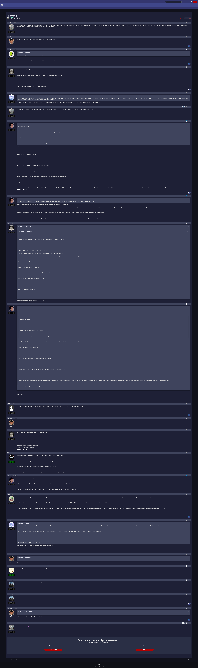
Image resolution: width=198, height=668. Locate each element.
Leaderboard (25, 7)
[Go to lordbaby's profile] (11, 71)
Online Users (19, 7)
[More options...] (190, 22)
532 (11, 505)
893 (11, 60)
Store (11, 5)
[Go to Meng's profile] (11, 499)
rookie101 (9, 580)
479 (11, 131)
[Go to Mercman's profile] (11, 570)
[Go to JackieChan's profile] (11, 41)
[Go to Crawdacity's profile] (8, 18)
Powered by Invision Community (99, 666)
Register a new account (53, 649)
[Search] (181, 2)
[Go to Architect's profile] (11, 54)
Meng (8, 494)
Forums (2, 7)
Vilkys (8, 452)
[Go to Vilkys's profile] (11, 457)
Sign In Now (144, 649)
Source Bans (17, 5)
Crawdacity (13, 17)
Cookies (99, 664)
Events (6, 7)
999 (11, 576)
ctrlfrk (8, 403)
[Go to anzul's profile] (11, 97)
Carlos (8, 121)
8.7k (12, 45)
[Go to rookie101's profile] (11, 584)
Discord (29, 5)
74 (11, 77)
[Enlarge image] (23, 400)
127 (11, 414)
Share (182, 18)
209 (11, 463)
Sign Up (195, 1)
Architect (9, 49)
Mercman (9, 566)
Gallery (10, 7)
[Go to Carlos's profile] (11, 125)
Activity (24, 5)
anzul (8, 92)
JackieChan (9, 36)
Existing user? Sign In (187, 1)
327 (11, 103)
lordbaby (9, 67)
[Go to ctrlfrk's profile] (11, 408)
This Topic (177, 1)
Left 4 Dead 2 (17, 18)
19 (11, 33)
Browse (7, 5)
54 (11, 590)
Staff (14, 7)
